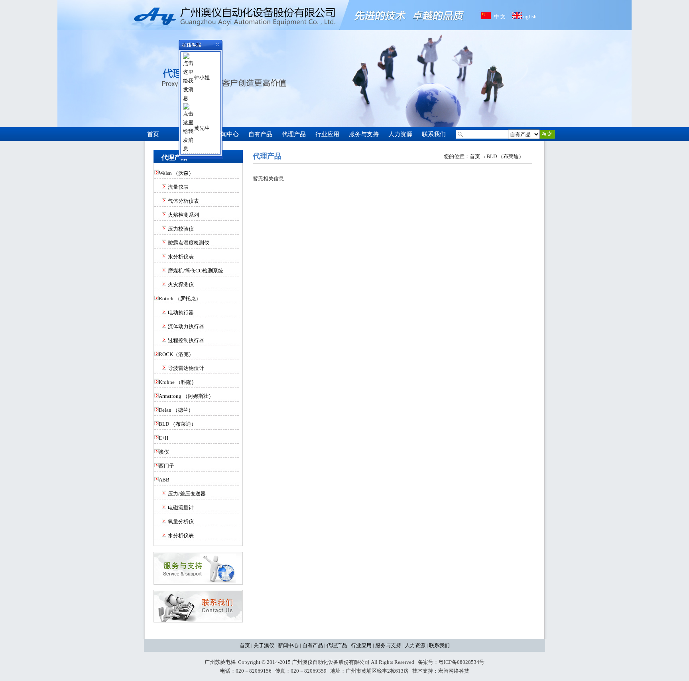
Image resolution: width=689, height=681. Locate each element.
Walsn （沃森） (176, 173)
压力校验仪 (181, 229)
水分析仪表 (181, 257)
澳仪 (164, 452)
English (528, 17)
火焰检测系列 (183, 215)
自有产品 (312, 645)
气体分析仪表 (183, 201)
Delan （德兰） (176, 410)
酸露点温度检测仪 (188, 243)
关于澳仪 (264, 645)
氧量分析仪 (181, 521)
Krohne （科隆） (178, 382)
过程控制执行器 (186, 340)
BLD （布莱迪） (177, 424)
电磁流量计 (181, 508)
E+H (163, 438)
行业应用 (361, 645)
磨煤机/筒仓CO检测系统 (195, 271)
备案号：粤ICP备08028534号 (451, 662)
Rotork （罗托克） (180, 298)
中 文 (500, 17)
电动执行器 (181, 312)
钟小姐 (202, 77)
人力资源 (415, 645)
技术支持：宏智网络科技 (440, 671)
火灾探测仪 (181, 285)
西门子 (166, 466)
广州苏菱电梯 (220, 662)
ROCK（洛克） (176, 354)
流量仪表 (178, 187)
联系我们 (439, 645)
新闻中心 (288, 645)
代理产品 (337, 645)
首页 (475, 156)
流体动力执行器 (186, 326)
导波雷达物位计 (186, 368)
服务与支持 (388, 645)
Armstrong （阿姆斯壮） (186, 396)
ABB (164, 480)
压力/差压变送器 (187, 494)
